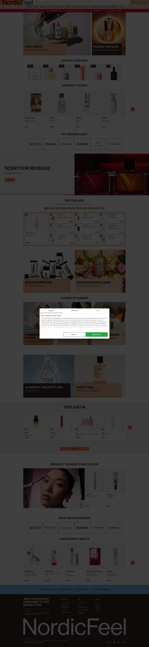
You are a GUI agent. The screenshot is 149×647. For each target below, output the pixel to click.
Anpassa (73, 334)
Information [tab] (74, 310)
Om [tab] (98, 310)
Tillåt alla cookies (96, 334)
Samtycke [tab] (51, 310)
